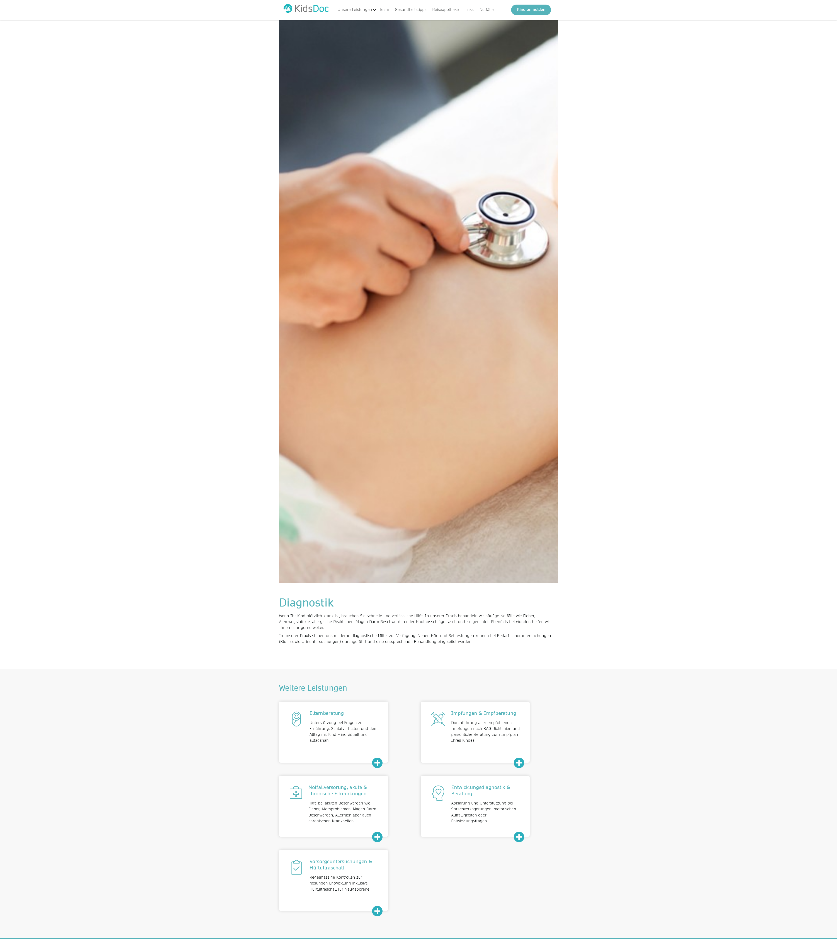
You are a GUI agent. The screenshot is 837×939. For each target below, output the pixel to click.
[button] (357, 10)
